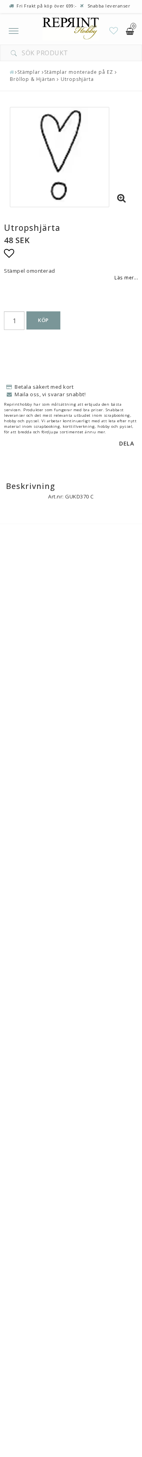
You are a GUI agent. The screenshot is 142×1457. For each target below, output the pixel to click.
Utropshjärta (76, 79)
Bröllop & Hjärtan (32, 79)
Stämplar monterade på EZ (78, 72)
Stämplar (28, 72)
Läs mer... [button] (126, 277)
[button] (113, 30)
